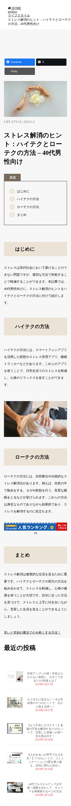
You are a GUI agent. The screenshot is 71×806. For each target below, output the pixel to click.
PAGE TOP (66, 777)
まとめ (21, 214)
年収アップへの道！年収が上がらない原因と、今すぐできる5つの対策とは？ (49, 677)
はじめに (23, 191)
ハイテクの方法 (28, 199)
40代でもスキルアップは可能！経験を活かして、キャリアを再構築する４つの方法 (45, 788)
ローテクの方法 (28, 207)
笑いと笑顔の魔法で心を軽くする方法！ (32, 632)
